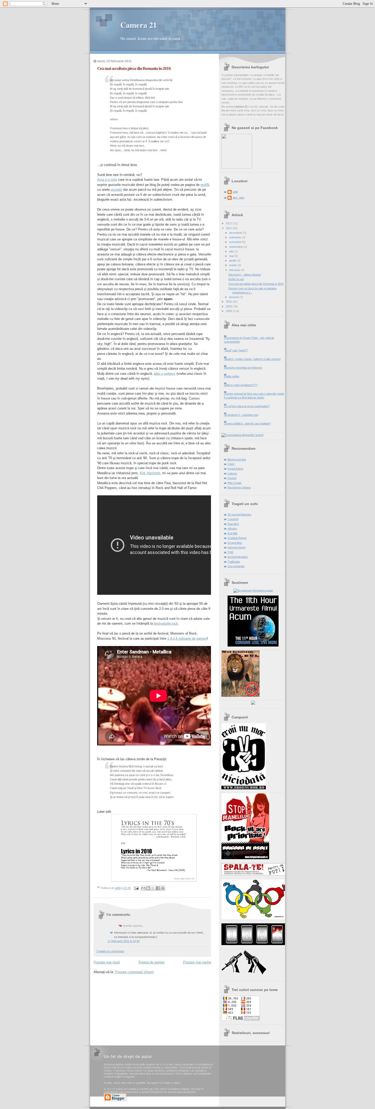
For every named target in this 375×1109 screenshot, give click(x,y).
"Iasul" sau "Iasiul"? (236, 350)
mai (231, 255)
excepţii (116, 189)
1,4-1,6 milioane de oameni (187, 638)
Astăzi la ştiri (236, 279)
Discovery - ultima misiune (244, 274)
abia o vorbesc (165, 374)
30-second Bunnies (240, 514)
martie (233, 265)
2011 (229, 228)
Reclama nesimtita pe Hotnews (243, 367)
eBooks (232, 528)
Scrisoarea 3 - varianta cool (241, 414)
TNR (230, 552)
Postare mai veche (197, 962)
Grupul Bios (235, 542)
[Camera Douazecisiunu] (236, 167)
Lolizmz (232, 473)
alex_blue (238, 197)
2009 (229, 306)
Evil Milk (233, 533)
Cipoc (231, 464)
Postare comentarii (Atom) (134, 972)
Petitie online (231, 376)
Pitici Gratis (235, 482)
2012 (229, 223)
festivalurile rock (166, 623)
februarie (235, 270)
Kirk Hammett (150, 473)
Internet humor (237, 547)
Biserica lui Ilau (237, 459)
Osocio (232, 478)
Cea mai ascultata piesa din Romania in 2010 (256, 283)
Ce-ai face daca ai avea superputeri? (247, 406)
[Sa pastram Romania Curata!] (253, 590)
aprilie (233, 260)
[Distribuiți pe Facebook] (157, 888)
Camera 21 (138, 24)
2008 (229, 311)
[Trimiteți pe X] (153, 888)
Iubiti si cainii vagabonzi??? (240, 384)
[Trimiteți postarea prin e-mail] (136, 888)
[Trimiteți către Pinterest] (162, 888)
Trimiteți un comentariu (110, 951)
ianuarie (234, 297)
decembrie (236, 232)
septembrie (236, 246)
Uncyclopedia (236, 566)
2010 (229, 301)
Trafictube (234, 561)
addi (235, 191)
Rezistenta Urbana (239, 487)
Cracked (233, 519)
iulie (231, 251)
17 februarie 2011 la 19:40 (124, 941)
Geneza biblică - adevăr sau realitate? (247, 423)
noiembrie (235, 237)
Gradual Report (237, 537)
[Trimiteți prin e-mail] (143, 888)
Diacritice (233, 523)
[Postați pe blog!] (148, 888)
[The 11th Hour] (253, 645)
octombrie (235, 241)
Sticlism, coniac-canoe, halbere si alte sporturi (252, 358)
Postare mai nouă (107, 962)
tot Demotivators (238, 556)
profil (204, 185)
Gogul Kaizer (236, 468)
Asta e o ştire (107, 180)
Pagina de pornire (151, 962)
